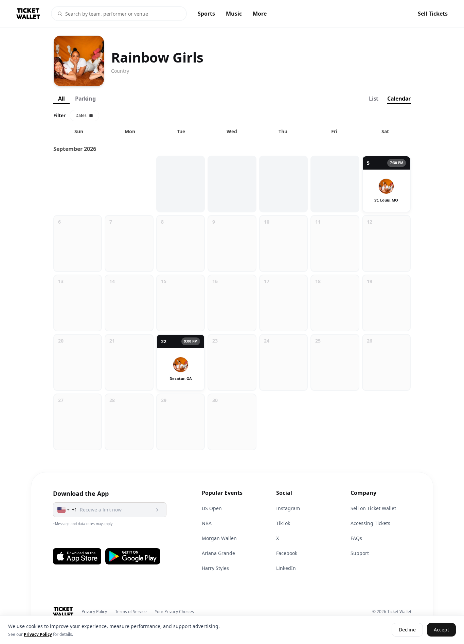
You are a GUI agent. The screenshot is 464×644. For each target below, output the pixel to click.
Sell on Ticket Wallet (373, 508)
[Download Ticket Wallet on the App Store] (77, 556)
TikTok (283, 523)
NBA (207, 523)
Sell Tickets (433, 13)
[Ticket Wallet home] (63, 611)
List (373, 98)
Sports (206, 13)
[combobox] (64, 510)
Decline (407, 630)
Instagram (288, 508)
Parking (85, 98)
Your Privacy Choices (174, 611)
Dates (81, 115)
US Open (212, 508)
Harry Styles (215, 568)
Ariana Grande (218, 553)
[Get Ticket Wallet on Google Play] (132, 556)
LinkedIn (286, 568)
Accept (441, 630)
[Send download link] (157, 509)
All (61, 98)
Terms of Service (131, 611)
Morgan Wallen (219, 538)
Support (360, 553)
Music (234, 13)
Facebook (286, 553)
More (260, 13)
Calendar (399, 98)
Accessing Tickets (370, 523)
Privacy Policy (94, 611)
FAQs (356, 538)
